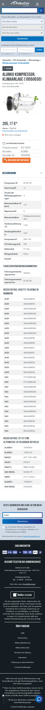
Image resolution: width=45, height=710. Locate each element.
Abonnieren (22, 521)
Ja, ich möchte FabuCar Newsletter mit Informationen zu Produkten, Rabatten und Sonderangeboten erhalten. (21, 529)
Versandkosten (8, 681)
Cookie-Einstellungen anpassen (22, 707)
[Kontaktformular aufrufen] (39, 699)
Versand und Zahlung (22, 653)
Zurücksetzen (22, 39)
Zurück (8, 68)
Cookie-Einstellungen (22, 667)
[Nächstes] (41, 103)
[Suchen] (41, 10)
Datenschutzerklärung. (31, 536)
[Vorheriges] (4, 103)
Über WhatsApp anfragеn (18, 160)
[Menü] (3, 4)
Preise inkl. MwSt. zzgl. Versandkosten (14, 131)
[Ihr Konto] (37, 4)
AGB (22, 633)
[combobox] (22, 21)
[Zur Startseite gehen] (20, 4)
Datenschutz (22, 638)
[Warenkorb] (43, 4)
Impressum (22, 657)
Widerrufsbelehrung (22, 643)
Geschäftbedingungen (22, 702)
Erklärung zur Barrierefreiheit (22, 662)
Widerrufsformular (23, 648)
